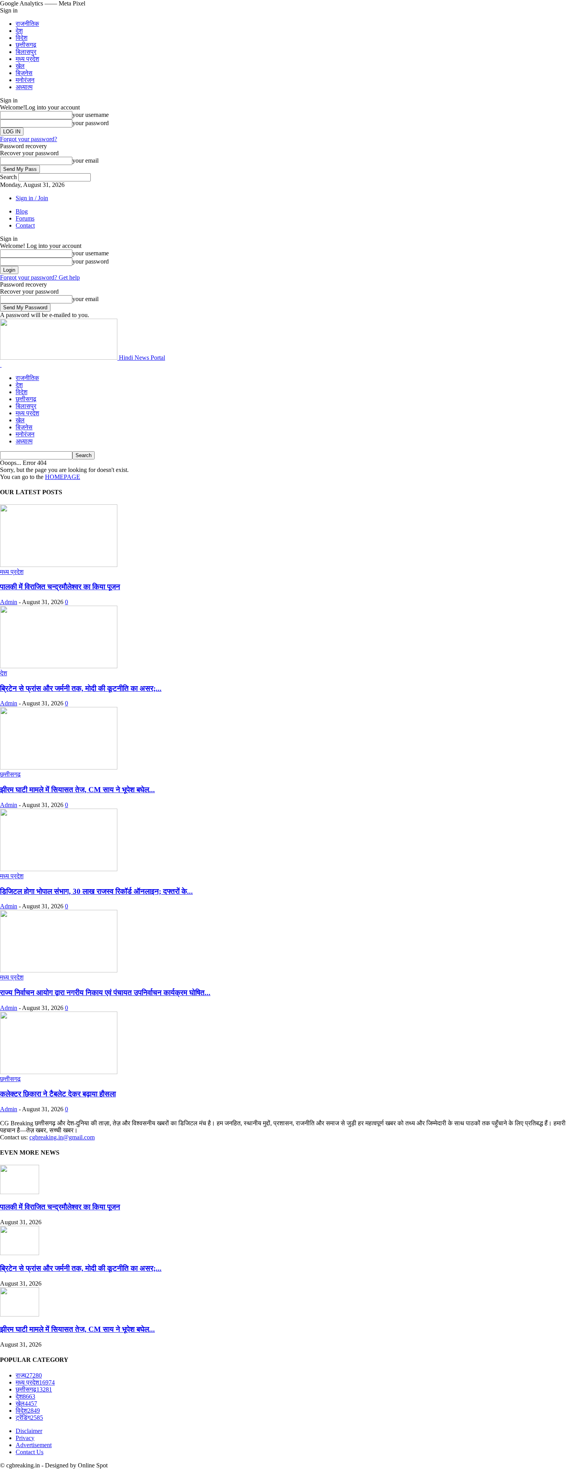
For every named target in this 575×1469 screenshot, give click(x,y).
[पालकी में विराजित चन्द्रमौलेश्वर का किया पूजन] (58, 564)
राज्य (29, 1375)
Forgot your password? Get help (40, 277)
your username (90, 114)
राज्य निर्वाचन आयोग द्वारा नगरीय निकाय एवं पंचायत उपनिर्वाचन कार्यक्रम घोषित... (105, 992)
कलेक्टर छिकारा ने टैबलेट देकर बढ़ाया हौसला (58, 1094)
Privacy (25, 1438)
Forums (25, 218)
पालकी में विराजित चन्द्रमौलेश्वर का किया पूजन (60, 587)
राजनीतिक (27, 23)
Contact (25, 225)
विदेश (21, 37)
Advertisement (34, 1445)
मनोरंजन (25, 80)
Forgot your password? (28, 139)
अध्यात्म (24, 87)
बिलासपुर (26, 51)
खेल (20, 66)
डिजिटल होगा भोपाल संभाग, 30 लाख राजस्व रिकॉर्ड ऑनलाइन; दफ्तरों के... (96, 891)
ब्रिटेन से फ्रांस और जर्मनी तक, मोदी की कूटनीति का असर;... (81, 688)
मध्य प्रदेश (27, 59)
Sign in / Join (32, 198)
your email (85, 160)
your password (90, 123)
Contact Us (29, 1452)
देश (19, 30)
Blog (22, 211)
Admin (8, 602)
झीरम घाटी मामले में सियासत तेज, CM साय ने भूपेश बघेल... (77, 790)
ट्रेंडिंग (29, 1417)
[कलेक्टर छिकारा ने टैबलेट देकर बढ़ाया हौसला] (58, 1072)
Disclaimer (29, 1431)
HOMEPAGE (62, 477)
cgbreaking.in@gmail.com (62, 1137)
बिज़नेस (24, 73)
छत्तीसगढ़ (26, 44)
